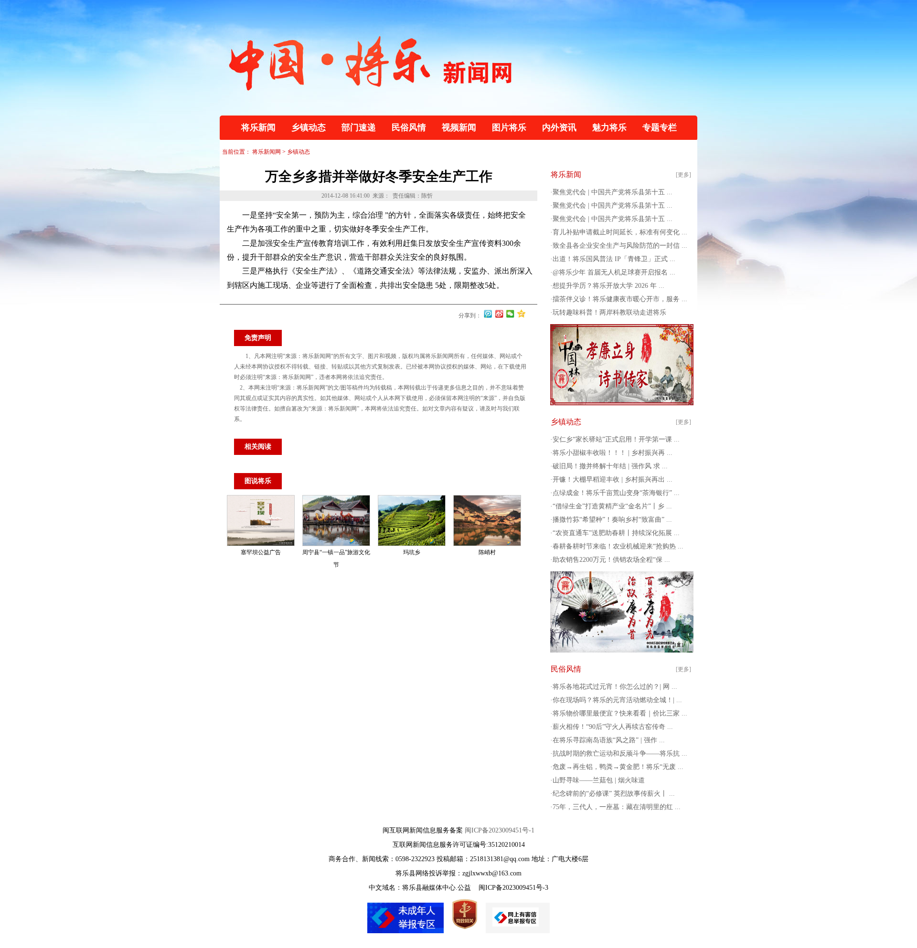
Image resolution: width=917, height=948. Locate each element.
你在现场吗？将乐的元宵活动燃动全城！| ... (617, 700)
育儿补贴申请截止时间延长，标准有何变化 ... (620, 232)
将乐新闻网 (266, 151)
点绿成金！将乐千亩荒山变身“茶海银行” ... (616, 492)
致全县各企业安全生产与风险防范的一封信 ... (620, 245)
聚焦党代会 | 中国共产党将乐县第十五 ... (612, 192)
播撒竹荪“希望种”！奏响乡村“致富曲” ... (612, 519)
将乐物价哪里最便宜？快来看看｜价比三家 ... (620, 713)
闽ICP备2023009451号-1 (499, 830)
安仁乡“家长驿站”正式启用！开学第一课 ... (616, 439)
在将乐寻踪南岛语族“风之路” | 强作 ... (609, 740)
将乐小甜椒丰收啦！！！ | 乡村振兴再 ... (612, 452)
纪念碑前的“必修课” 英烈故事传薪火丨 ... (614, 793)
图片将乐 (509, 127)
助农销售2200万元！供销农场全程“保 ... (611, 559)
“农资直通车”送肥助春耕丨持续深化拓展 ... (616, 533)
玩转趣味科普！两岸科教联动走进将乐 (609, 312)
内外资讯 (559, 127)
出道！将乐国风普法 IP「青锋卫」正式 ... (614, 259)
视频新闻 (459, 127)
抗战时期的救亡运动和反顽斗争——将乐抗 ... (620, 753)
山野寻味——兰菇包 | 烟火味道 (599, 780)
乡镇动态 (308, 127)
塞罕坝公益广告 (261, 552)
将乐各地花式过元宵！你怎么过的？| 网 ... (615, 686)
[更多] (683, 174)
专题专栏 (659, 127)
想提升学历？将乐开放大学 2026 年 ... (608, 285)
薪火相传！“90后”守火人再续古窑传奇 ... (613, 726)
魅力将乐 (609, 127)
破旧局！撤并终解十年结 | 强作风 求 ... (610, 466)
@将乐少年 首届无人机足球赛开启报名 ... (614, 272)
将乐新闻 (258, 127)
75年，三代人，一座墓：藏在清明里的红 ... (617, 807)
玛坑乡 (411, 552)
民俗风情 (409, 127)
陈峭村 (487, 552)
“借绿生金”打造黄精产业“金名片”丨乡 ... (612, 506)
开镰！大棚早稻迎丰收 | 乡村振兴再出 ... (612, 479)
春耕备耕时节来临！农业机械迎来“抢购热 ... (618, 546)
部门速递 (358, 127)
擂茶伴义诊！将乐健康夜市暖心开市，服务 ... (620, 299)
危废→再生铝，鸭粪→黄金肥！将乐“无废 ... (618, 766)
